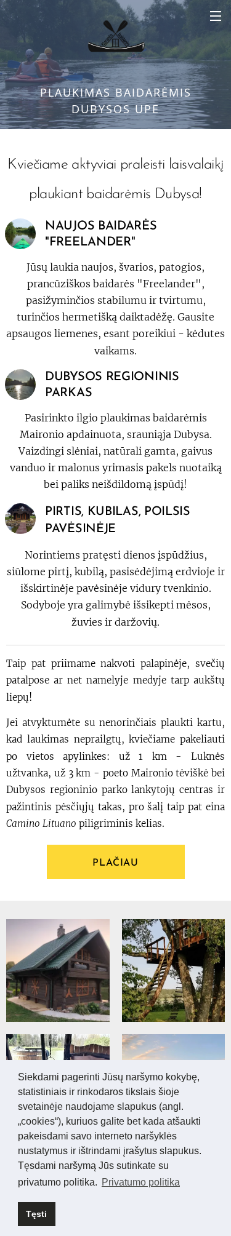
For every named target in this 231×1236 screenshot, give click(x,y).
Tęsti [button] (36, 1214)
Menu (215, 15)
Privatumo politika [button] (141, 1182)
